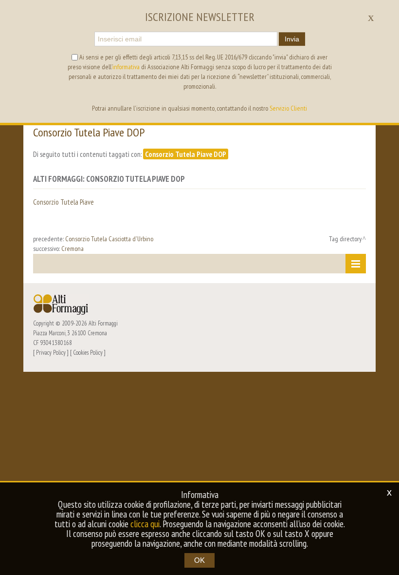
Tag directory (345, 238)
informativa (126, 66)
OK (199, 560)
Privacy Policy (51, 352)
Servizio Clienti (288, 108)
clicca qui (145, 524)
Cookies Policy (88, 352)
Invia (292, 39)
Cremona (72, 248)
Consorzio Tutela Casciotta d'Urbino (109, 238)
